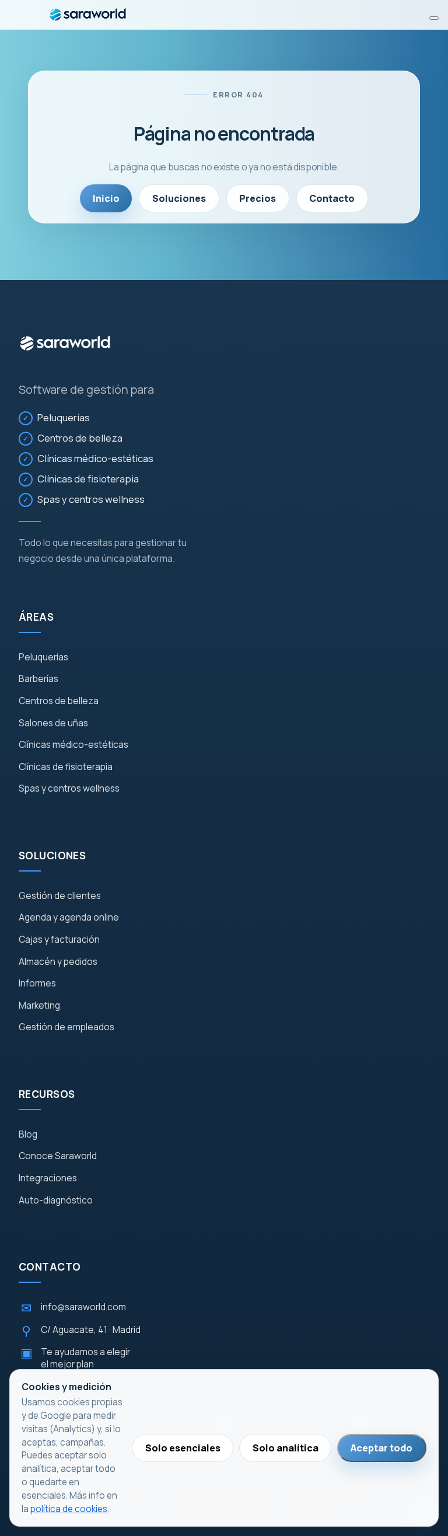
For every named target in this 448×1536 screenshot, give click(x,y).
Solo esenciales (182, 1447)
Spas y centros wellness (91, 499)
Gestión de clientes (60, 896)
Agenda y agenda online (69, 917)
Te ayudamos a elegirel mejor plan (75, 1358)
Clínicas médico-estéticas (95, 458)
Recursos (47, 1094)
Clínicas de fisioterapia (88, 478)
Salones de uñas (53, 723)
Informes (37, 983)
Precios (257, 198)
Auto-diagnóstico (56, 1200)
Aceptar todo (381, 1447)
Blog (28, 1134)
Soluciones (179, 198)
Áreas (36, 617)
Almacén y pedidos (58, 962)
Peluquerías (63, 417)
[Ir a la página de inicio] (65, 343)
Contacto (332, 198)
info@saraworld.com (73, 1307)
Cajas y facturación (59, 940)
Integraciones (48, 1178)
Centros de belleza (80, 438)
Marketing (39, 1006)
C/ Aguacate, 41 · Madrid (81, 1330)
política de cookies (68, 1509)
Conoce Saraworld (58, 1156)
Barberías (38, 679)
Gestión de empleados (66, 1027)
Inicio (106, 198)
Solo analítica (285, 1447)
